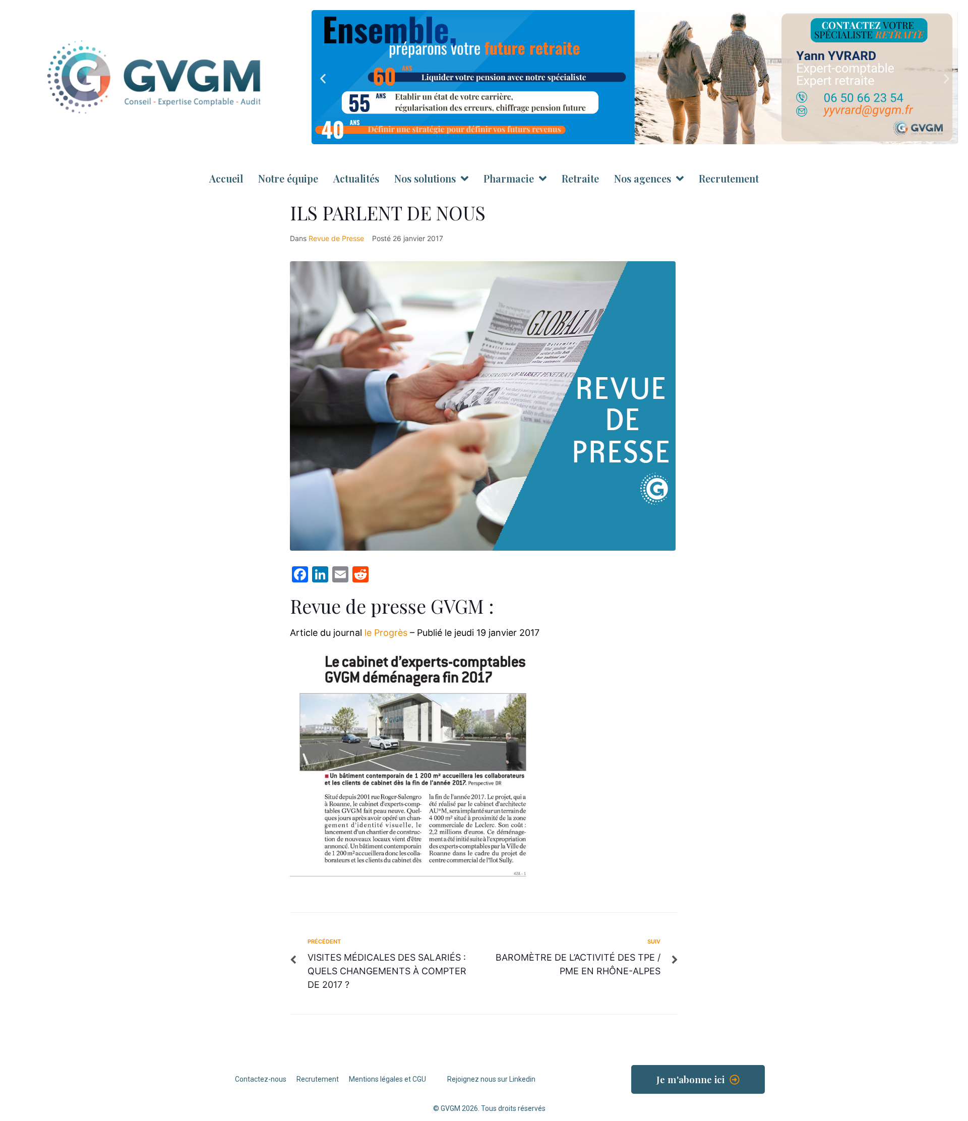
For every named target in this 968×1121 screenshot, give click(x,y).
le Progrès (386, 632)
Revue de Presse (336, 238)
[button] (323, 79)
